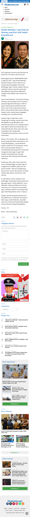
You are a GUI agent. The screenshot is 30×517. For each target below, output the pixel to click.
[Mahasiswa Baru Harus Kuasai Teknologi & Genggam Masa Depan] (6, 389)
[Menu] (2, 4)
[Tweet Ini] (17, 217)
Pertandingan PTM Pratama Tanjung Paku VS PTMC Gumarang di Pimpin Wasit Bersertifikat (16, 354)
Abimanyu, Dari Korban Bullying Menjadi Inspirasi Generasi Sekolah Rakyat (19, 482)
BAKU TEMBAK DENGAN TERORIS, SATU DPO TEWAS (16, 340)
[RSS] (23, 503)
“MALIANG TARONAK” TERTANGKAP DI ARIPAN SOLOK (16, 320)
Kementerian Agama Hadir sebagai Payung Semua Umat (16, 333)
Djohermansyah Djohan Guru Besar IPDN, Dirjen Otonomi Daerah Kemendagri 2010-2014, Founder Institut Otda (19, 473)
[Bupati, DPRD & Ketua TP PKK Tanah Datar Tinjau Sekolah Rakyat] (6, 397)
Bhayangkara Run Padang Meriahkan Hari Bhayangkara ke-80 (7, 445)
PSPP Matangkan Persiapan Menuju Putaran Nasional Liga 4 (22, 445)
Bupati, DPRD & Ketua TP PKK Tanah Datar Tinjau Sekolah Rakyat (19, 397)
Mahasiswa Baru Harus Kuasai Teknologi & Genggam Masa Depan (19, 389)
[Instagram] (16, 503)
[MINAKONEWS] (11, 4)
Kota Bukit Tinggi (5, 27)
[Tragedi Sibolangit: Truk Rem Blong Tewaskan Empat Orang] (6, 464)
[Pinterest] (13, 503)
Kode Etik (16, 508)
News (11, 27)
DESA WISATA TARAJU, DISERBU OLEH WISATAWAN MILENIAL (16, 327)
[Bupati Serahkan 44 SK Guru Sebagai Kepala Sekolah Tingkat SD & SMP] (15, 371)
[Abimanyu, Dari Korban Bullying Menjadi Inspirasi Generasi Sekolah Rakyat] (6, 482)
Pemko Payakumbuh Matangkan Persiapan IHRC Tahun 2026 (14, 432)
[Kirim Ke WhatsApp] (27, 217)
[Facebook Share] (14, 217)
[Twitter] (10, 503)
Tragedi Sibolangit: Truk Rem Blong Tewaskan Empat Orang (19, 465)
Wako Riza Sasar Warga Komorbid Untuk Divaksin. (15, 346)
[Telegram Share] (24, 217)
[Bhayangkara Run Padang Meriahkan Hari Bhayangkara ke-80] (7, 438)
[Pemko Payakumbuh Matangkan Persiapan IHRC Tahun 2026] (15, 422)
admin (6, 38)
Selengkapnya (14, 403)
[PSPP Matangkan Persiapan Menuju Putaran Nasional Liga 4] (22, 438)
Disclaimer (23, 508)
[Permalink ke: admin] (2, 38)
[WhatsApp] (19, 503)
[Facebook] (7, 503)
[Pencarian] (28, 4)
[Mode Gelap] (25, 4)
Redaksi (11, 508)
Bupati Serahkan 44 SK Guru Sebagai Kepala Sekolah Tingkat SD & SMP (14, 382)
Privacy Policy (8, 510)
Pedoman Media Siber (19, 510)
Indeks (5, 508)
